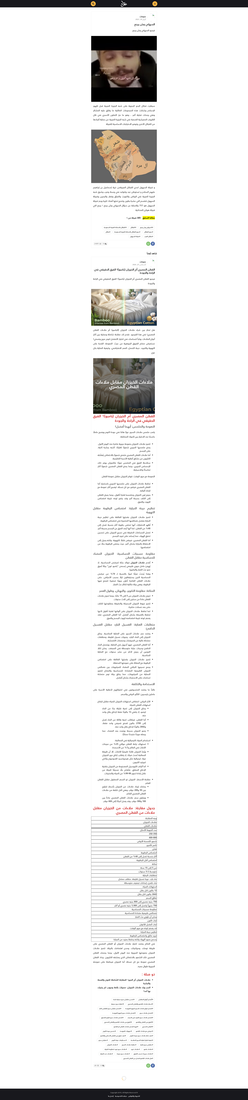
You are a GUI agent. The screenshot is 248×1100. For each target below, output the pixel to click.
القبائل (133, 227)
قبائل (107, 232)
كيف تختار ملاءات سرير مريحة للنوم (141, 1035)
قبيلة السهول (134, 236)
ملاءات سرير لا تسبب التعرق (143, 1054)
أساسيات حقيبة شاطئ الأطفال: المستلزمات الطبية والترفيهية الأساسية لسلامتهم (125, 1091)
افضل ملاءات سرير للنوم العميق (111, 1017)
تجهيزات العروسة (125, 1031)
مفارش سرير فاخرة (146, 1044)
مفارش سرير (103, 1040)
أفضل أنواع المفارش (145, 999)
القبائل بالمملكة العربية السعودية (114, 227)
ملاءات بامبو (148, 1049)
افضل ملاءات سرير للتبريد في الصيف (139, 1017)
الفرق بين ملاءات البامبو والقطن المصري (117, 1022)
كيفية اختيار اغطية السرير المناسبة (141, 1040)
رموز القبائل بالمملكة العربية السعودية (126, 232)
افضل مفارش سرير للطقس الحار (109, 1008)
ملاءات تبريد (135, 1049)
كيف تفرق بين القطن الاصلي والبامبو (112, 1035)
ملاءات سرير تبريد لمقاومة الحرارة (115, 1049)
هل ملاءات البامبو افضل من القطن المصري (137, 1058)
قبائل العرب (148, 236)
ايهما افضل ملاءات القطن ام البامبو (125, 1026)
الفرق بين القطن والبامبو (144, 1022)
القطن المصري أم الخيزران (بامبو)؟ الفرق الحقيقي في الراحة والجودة (124, 271)
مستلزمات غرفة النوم (119, 1040)
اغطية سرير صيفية (117, 1004)
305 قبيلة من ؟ (134, 218)
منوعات (143, 16)
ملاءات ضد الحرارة (106, 1054)
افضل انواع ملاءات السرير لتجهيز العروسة (138, 1008)
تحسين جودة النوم (109, 1031)
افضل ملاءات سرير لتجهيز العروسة (123, 1013)
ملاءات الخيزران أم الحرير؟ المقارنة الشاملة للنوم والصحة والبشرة (124, 981)
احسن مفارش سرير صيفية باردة (123, 999)
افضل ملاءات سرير (146, 1013)
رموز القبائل (148, 232)
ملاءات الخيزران (137, 562)
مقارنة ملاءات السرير (128, 1044)
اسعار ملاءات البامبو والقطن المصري (140, 1004)
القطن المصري (147, 1026)
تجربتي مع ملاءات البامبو (144, 1031)
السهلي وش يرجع (144, 24)
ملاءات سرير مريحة (123, 1054)
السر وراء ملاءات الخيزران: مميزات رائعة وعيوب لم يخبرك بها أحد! (124, 989)
